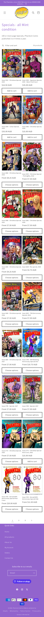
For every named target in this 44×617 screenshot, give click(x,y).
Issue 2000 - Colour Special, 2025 (10, 127)
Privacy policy (36, 611)
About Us (8, 542)
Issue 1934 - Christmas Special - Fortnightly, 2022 (32, 175)
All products (9, 537)
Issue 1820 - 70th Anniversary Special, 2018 (31, 314)
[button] (4, 12)
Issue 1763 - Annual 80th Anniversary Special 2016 (30, 498)
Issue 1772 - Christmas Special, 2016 (11, 451)
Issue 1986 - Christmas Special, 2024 (32, 127)
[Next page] (31, 520)
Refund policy (14, 611)
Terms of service (25, 611)
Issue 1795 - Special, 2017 (10, 406)
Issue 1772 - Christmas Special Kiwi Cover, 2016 (32, 451)
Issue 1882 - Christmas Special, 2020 (32, 221)
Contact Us (9, 558)
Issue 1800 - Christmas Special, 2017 (11, 360)
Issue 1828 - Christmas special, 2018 (11, 314)
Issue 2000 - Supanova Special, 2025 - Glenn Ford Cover (32, 81)
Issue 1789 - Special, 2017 (30, 406)
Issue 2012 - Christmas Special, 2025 (11, 81)
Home (7, 532)
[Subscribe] (33, 573)
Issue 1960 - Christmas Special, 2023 (11, 174)
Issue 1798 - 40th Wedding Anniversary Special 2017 (30, 360)
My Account (9, 547)
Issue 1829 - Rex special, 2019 (31, 267)
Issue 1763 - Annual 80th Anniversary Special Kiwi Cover (10, 498)
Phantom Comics (18, 608)
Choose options (11, 185)
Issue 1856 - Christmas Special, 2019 (11, 268)
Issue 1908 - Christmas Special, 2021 (11, 221)
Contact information (23, 614)
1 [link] (12, 520)
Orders (7, 553)
